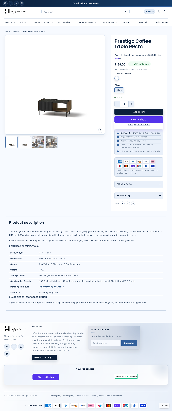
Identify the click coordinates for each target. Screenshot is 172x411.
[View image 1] (11, 142)
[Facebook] (11, 3)
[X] (16, 3)
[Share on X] (128, 203)
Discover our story (44, 357)
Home (7, 31)
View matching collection (51, 287)
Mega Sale (16, 31)
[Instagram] (5, 3)
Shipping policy (98, 396)
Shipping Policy (124, 184)
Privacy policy (68, 396)
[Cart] (165, 11)
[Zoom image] (100, 130)
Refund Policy (123, 195)
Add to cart (139, 112)
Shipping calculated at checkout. (137, 69)
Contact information (114, 396)
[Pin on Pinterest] (133, 203)
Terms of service (82, 396)
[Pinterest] (22, 3)
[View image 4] (51, 142)
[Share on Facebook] (123, 203)
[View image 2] (25, 142)
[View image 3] (38, 142)
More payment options (139, 124)
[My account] (158, 11)
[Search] (126, 11)
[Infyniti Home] (15, 11)
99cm (119, 90)
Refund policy (55, 396)
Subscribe (129, 343)
